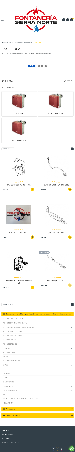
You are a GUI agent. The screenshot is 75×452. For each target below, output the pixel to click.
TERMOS (6, 378)
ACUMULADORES (9, 352)
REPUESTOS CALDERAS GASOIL (13, 319)
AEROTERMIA (7, 348)
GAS (4, 369)
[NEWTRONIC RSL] (19, 128)
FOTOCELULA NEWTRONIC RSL (19, 233)
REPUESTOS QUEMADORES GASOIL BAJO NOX (18, 327)
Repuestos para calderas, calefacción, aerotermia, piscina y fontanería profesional (38, 314)
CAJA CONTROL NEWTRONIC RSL (18, 185)
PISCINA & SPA (8, 386)
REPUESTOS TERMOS (10, 344)
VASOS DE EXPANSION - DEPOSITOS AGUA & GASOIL (21, 399)
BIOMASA (6, 357)
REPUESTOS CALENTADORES (12, 336)
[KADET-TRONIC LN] (55, 101)
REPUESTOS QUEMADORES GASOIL (15, 323)
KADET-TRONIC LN (55, 114)
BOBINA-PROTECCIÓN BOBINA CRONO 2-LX (18, 282)
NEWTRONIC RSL (19, 140)
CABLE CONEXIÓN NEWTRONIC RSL (56, 185)
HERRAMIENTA (8, 403)
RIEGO (5, 394)
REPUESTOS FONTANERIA (11, 361)
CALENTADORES (8, 382)
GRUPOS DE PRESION (10, 390)
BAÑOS (5, 365)
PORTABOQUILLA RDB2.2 (56, 281)
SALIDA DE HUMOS (9, 340)
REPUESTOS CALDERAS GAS (12, 331)
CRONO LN (19, 114)
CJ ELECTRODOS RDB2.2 (56, 233)
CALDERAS (6, 373)
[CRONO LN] (19, 101)
